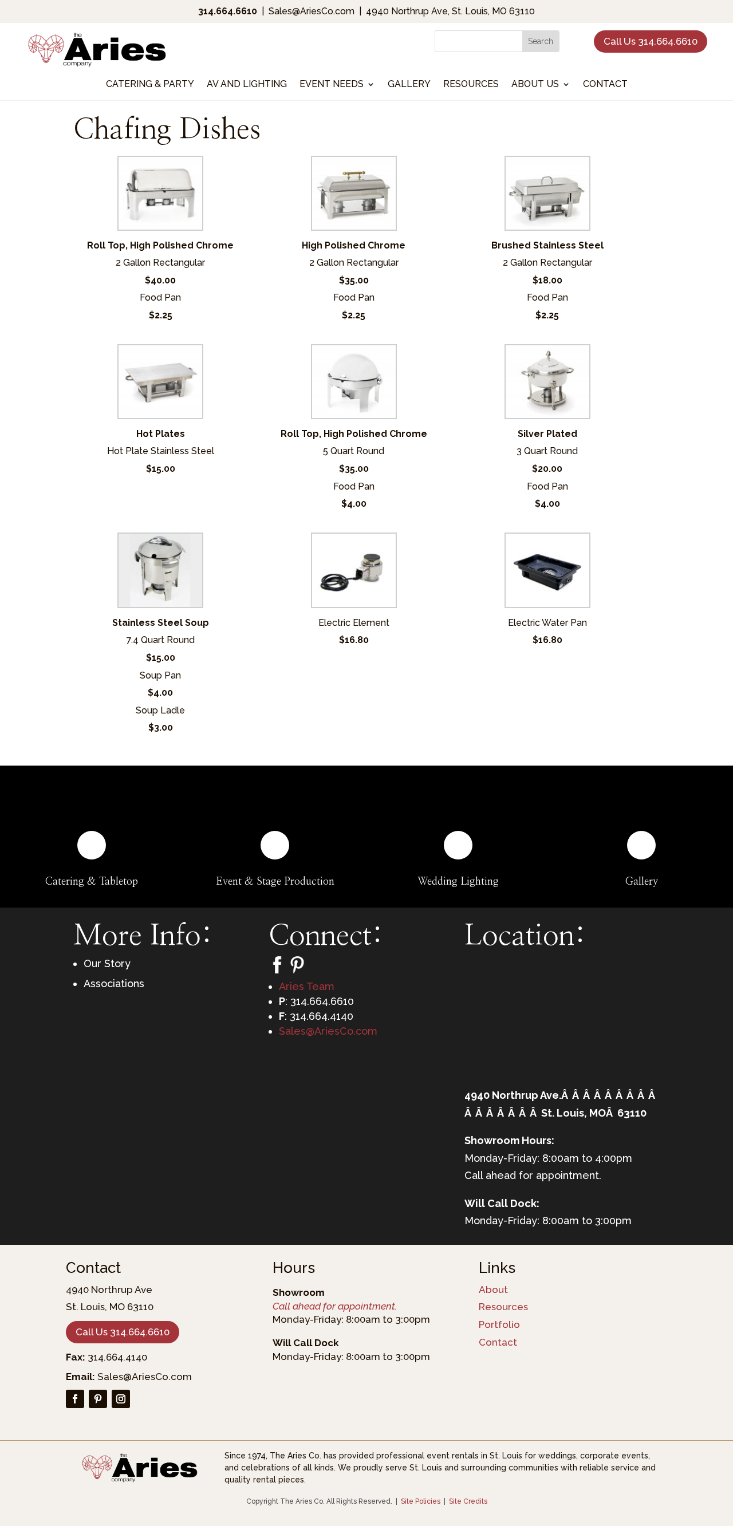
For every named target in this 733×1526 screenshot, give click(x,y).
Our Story (107, 963)
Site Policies (420, 1501)
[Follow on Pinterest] (98, 1399)
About (493, 1289)
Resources (471, 84)
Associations (114, 983)
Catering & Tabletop (91, 882)
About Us (535, 84)
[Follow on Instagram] (121, 1399)
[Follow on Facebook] (75, 1399)
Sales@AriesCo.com (328, 1031)
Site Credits (468, 1501)
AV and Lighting (247, 84)
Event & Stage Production (275, 882)
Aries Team (306, 986)
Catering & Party (150, 84)
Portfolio (499, 1324)
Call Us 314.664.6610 (650, 41)
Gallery (409, 84)
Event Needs (331, 84)
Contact (605, 84)
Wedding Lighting (458, 882)
